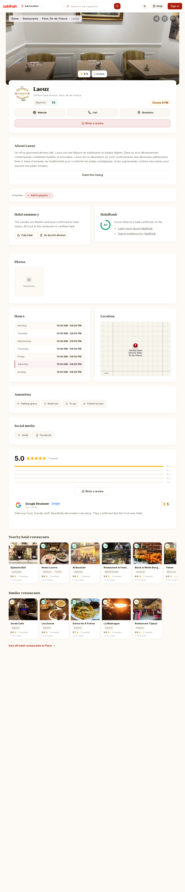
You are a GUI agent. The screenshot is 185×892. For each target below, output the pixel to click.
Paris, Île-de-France (54, 18)
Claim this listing (92, 174)
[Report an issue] (165, 18)
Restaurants (30, 18)
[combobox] (92, 6)
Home (15, 18)
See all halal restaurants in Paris (30, 645)
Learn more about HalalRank (135, 228)
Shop (159, 6)
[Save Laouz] (173, 18)
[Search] (117, 6)
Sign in (175, 6)
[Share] (156, 18)
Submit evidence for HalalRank (137, 233)
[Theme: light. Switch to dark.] (145, 6)
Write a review (94, 123)
